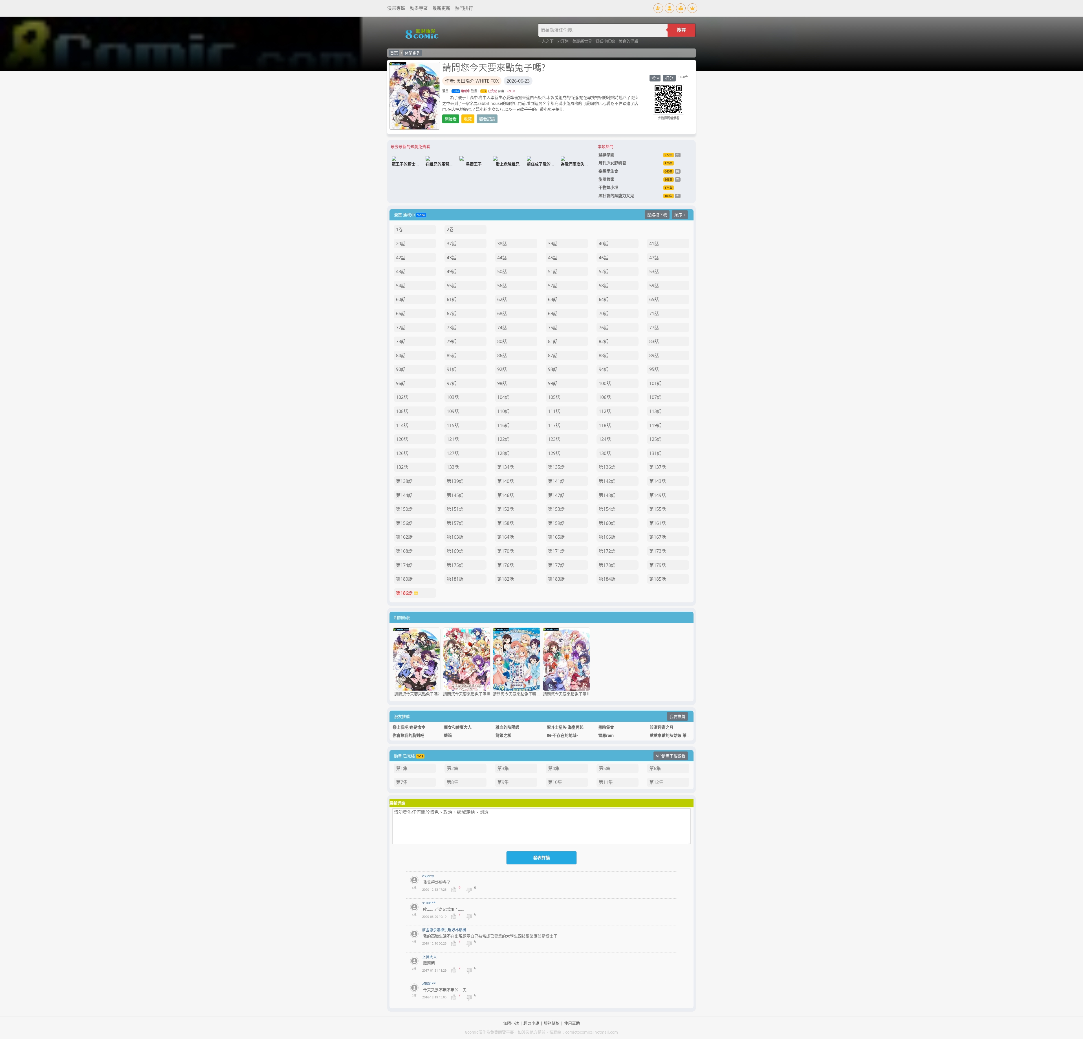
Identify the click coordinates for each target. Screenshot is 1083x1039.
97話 (451, 383)
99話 (553, 383)
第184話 (607, 579)
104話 (503, 397)
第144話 (404, 495)
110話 (503, 411)
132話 (402, 467)
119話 (655, 425)
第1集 (402, 768)
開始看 (451, 118)
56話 (502, 285)
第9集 (503, 782)
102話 (402, 397)
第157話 (455, 523)
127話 (453, 453)
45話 (553, 258)
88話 (603, 355)
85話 (451, 355)
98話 (502, 383)
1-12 (483, 91)
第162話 (404, 537)
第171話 (556, 551)
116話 (503, 425)
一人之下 (546, 41)
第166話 (607, 537)
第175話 (455, 565)
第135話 (556, 467)
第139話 (455, 481)
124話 (605, 439)
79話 (451, 341)
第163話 (455, 537)
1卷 (399, 229)
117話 (554, 425)
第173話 (657, 551)
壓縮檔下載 (657, 214)
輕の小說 (531, 1023)
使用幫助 (572, 1023)
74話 (502, 327)
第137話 (657, 467)
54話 (401, 285)
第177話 (556, 565)
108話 (402, 411)
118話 (605, 425)
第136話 (607, 467)
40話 (603, 243)
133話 (453, 467)
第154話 (607, 509)
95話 (654, 369)
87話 (553, 355)
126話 (402, 453)
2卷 (450, 229)
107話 (655, 397)
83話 (654, 341)
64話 (603, 299)
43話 (451, 258)
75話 (553, 327)
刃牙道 (563, 41)
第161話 (657, 523)
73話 (451, 327)
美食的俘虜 (628, 41)
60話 (401, 299)
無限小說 (511, 1023)
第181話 (455, 579)
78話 (401, 341)
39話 (553, 243)
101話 (655, 383)
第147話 (556, 495)
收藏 (468, 118)
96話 (401, 383)
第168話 (404, 551)
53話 (654, 271)
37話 (451, 243)
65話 (654, 299)
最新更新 (441, 8)
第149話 (657, 495)
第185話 (657, 579)
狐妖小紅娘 (605, 41)
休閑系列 (413, 53)
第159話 (556, 523)
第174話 (404, 565)
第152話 (505, 509)
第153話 (556, 509)
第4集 (554, 768)
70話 (603, 313)
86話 (502, 355)
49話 (451, 271)
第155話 (657, 509)
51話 (553, 271)
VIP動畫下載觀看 (670, 756)
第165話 (556, 537)
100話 (605, 383)
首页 (394, 53)
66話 (401, 313)
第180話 (404, 579)
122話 (503, 439)
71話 (654, 313)
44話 (502, 258)
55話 (451, 285)
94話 (603, 369)
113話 (655, 411)
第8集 (452, 782)
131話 (655, 453)
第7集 (402, 782)
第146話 (505, 495)
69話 (553, 313)
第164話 (505, 537)
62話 (502, 299)
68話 (502, 313)
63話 (553, 299)
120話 (402, 439)
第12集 (656, 782)
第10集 (555, 782)
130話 (605, 453)
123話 (554, 439)
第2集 (452, 768)
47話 (654, 258)
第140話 (505, 481)
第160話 (607, 523)
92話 (502, 369)
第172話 (607, 551)
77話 (654, 327)
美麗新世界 (582, 41)
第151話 (455, 509)
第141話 (556, 481)
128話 (503, 453)
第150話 (404, 509)
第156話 (404, 523)
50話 (502, 271)
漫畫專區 (396, 8)
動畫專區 (419, 8)
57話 (553, 285)
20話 (401, 243)
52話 (603, 271)
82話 (603, 341)
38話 (502, 243)
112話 (605, 411)
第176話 (505, 565)
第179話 (657, 565)
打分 (669, 78)
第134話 (505, 467)
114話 (402, 425)
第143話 (657, 481)
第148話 (607, 495)
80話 (502, 341)
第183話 (556, 579)
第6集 (655, 768)
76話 (603, 327)
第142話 (607, 481)
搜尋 (681, 30)
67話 (451, 313)
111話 (554, 411)
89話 (654, 355)
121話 (453, 439)
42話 (401, 258)
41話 (654, 243)
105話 (554, 397)
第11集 (606, 782)
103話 (453, 397)
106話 (605, 397)
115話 (453, 425)
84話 (401, 355)
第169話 (455, 551)
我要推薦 (677, 716)
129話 (554, 453)
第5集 (604, 768)
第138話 (404, 481)
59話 (654, 285)
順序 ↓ (679, 214)
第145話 (455, 495)
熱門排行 (464, 8)
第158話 (505, 523)
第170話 (505, 551)
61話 (451, 299)
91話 (451, 369)
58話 (603, 285)
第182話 (505, 579)
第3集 (503, 768)
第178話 (607, 565)
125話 (655, 439)
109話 (453, 411)
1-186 (455, 91)
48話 (401, 271)
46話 (603, 258)
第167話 (657, 537)
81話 (553, 341)
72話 (401, 327)
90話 (401, 369)
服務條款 (552, 1023)
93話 (553, 369)
